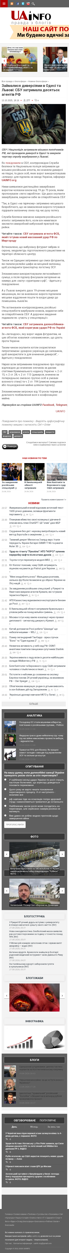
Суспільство (42, 1214)
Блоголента (39, 1221)
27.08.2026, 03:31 (17, 969)
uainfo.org (36, 1236)
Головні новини (20, 1214)
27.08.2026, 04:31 (17, 948)
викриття (50, 432)
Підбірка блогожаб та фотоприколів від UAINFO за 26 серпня (18, 67)
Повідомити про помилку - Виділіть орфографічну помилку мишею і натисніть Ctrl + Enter (33, 423)
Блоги (34, 1060)
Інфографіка (34, 1021)
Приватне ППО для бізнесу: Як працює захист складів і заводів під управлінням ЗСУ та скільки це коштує (40, 753)
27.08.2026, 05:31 (17, 928)
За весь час (54, 1127)
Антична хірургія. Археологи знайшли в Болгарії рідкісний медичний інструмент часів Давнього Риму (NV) (36, 955)
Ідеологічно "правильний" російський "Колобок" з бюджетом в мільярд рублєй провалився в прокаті (40, 1096)
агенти (26, 432)
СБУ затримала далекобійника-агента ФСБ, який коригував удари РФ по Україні (33, 326)
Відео (13, 1221)
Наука (18, 1218)
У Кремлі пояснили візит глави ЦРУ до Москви (28, 1166)
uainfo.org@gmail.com (42, 1243)
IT (44, 1218)
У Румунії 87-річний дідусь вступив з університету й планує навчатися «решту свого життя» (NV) (34, 923)
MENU (4, 3)
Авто (39, 1218)
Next (65, 60)
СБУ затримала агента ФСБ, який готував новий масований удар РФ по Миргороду (31, 237)
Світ (61, 1214)
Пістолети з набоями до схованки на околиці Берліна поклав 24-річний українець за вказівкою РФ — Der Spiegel (36, 677)
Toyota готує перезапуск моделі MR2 (29, 560)
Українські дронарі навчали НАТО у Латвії (32, 694)
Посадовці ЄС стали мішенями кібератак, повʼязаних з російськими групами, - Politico (41, 723)
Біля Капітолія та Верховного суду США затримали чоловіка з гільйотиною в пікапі (56, 489)
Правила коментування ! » (53, 499)
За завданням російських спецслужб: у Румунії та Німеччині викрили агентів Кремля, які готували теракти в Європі (36, 592)
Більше (33, 704)
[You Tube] (27, 4)
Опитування (34, 766)
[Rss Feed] (11, 4)
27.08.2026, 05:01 (17, 939)
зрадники (7, 436)
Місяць (34, 1127)
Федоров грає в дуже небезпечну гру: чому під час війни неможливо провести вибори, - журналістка (41, 738)
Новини (33, 503)
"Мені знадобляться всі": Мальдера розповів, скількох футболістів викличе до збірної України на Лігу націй (37, 580)
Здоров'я (50, 1218)
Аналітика (34, 715)
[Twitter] (22, 4)
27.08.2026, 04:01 (17, 960)
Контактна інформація (22, 1243)
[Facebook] (17, 4)
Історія (25, 1218)
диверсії (18, 436)
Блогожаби (34, 978)
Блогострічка (34, 916)
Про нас (8, 1243)
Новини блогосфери (37, 81)
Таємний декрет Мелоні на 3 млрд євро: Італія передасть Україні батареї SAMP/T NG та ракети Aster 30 (36, 543)
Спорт (58, 1218)
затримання (14, 432)
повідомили (13, 162)
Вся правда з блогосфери (14, 81)
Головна (8, 1214)
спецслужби (37, 432)
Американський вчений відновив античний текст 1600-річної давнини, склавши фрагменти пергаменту (36, 511)
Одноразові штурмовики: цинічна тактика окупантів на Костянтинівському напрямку (41, 1068)
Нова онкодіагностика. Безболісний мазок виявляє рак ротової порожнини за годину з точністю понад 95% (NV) (35, 934)
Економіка (53, 1214)
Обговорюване (25, 1120)
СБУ (5, 432)
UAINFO (61, 411)
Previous (3, 60)
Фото (34, 836)
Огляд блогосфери (25, 1221)
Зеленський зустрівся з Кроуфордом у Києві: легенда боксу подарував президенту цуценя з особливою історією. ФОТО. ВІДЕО (32, 1176)
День (14, 1127)
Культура (10, 1218)
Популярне (48, 1120)
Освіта (33, 1218)
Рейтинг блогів (52, 1221)
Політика (31, 1214)
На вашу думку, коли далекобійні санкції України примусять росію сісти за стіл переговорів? (34, 774)
